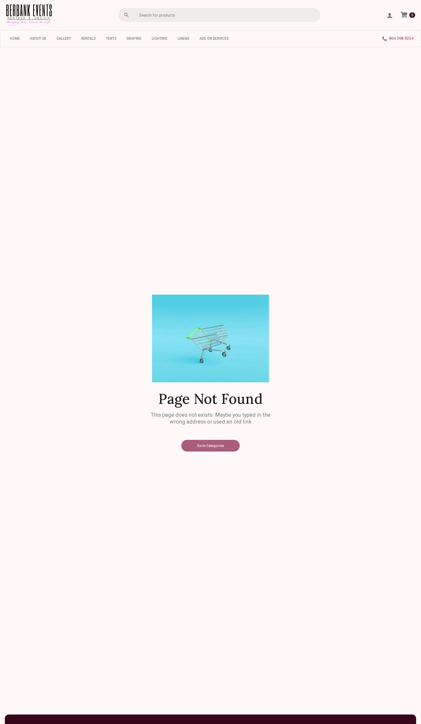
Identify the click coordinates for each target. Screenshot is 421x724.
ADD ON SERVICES (214, 38)
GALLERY (64, 38)
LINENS (184, 38)
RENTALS (88, 38)
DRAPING (134, 38)
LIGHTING (159, 38)
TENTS (111, 38)
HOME (15, 38)
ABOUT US (38, 38)
